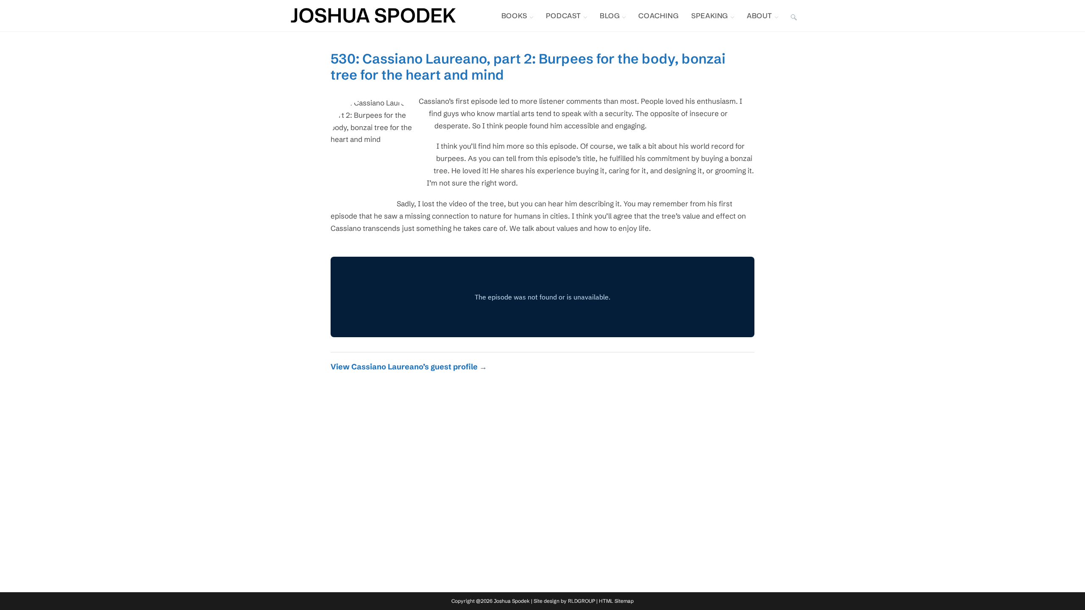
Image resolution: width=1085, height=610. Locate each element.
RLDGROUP (581, 601)
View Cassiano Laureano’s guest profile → (409, 367)
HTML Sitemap (616, 601)
